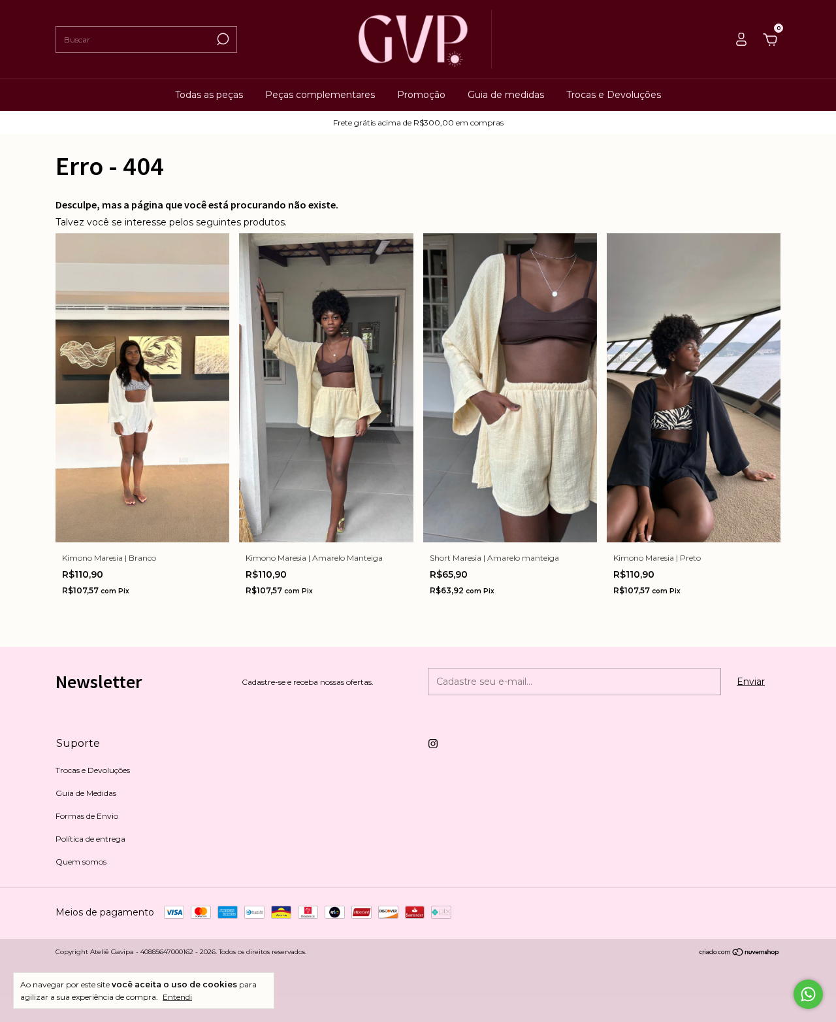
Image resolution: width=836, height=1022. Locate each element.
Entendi (177, 997)
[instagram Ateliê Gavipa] (433, 743)
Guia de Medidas (86, 793)
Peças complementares (320, 95)
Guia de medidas (506, 95)
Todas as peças (209, 95)
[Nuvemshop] (739, 953)
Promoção (421, 95)
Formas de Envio (87, 816)
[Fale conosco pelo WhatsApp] (808, 994)
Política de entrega (90, 839)
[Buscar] (222, 39)
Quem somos (81, 861)
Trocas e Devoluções (613, 95)
